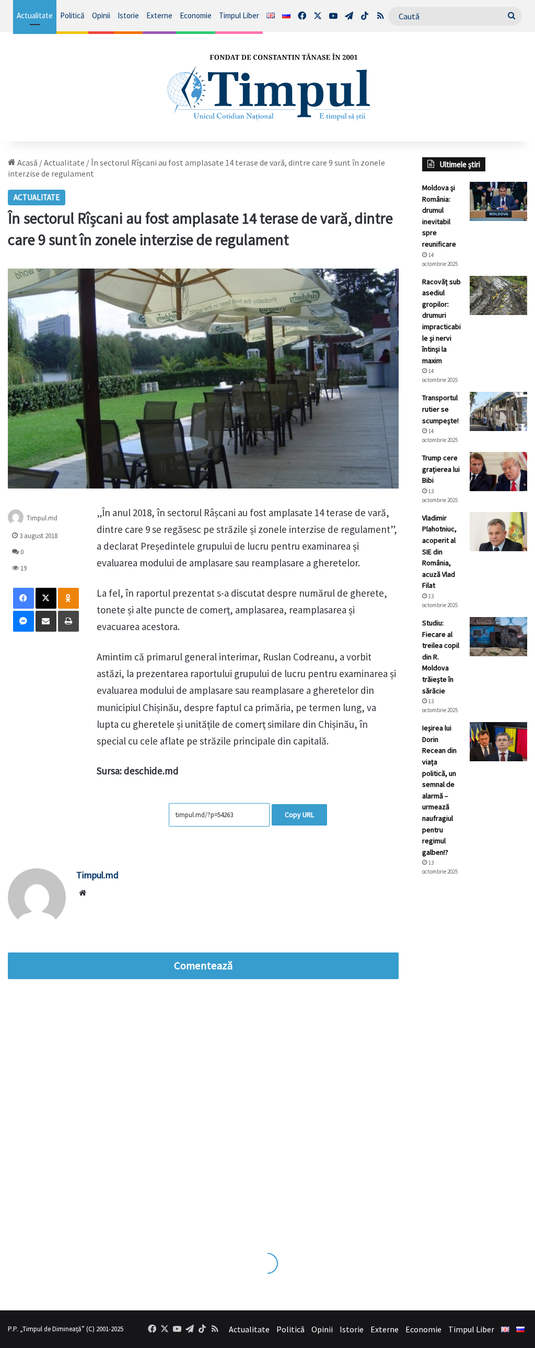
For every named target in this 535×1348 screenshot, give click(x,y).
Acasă (27, 162)
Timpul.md (42, 517)
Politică (72, 15)
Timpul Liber (239, 15)
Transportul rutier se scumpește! (440, 409)
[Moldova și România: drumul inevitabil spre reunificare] (498, 201)
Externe (159, 15)
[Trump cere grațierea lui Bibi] (498, 471)
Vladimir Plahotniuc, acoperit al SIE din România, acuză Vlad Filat (439, 551)
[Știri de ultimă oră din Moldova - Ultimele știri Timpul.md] (267, 87)
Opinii (101, 15)
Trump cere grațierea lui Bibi (441, 469)
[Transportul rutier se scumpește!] (498, 411)
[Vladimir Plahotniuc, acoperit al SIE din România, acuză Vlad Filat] (498, 531)
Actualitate (35, 15)
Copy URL (299, 814)
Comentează (203, 965)
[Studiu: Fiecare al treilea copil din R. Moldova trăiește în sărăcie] (498, 636)
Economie (196, 15)
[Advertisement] (474, 1059)
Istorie (128, 15)
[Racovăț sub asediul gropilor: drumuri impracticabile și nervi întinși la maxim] (498, 295)
